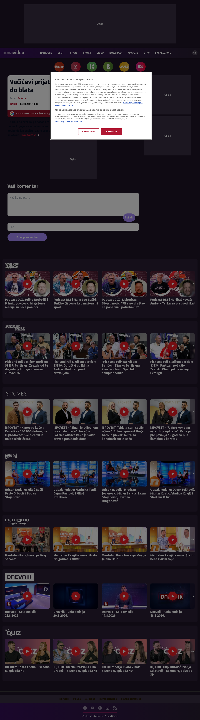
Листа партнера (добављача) (68, 121)
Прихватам (111, 131)
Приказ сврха (88, 131)
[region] (101, 106)
